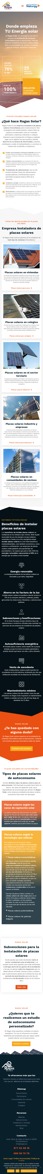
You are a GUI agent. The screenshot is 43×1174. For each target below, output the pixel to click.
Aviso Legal (8, 1159)
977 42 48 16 (21, 1148)
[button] (22, 5)
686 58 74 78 (21, 1153)
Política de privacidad (22, 1159)
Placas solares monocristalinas (21, 857)
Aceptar (10, 1171)
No (18, 1171)
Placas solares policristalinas (20, 911)
